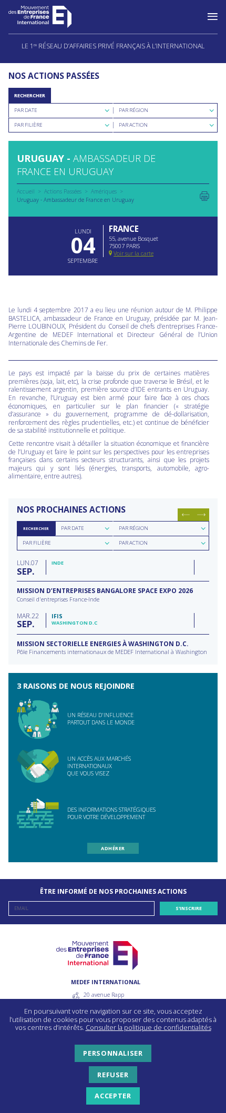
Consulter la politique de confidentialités (148, 1027)
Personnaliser (112, 1053)
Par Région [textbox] (133, 110)
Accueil (26, 191)
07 (27, 567)
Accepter (113, 1095)
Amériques (104, 191)
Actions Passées (62, 191)
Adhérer (113, 848)
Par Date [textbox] (25, 110)
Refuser (112, 1074)
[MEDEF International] (50, 17)
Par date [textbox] (72, 528)
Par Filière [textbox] (28, 124)
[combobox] (60, 110)
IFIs (57, 616)
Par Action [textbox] (133, 124)
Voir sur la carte (133, 253)
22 (28, 620)
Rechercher (29, 95)
